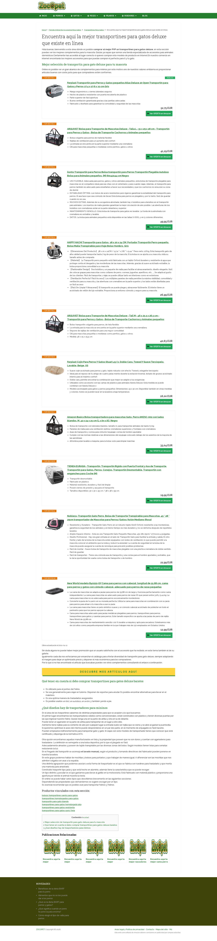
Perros (59, 16)
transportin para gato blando (55, 801)
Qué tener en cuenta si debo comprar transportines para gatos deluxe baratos (80, 825)
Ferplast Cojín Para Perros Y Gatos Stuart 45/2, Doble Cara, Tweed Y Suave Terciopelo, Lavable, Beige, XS (115, 364)
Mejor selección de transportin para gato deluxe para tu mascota (74, 822)
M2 (171, 929)
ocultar (85, 817)
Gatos (76, 16)
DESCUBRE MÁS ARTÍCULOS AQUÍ (108, 671)
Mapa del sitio (162, 929)
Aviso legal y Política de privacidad (129, 929)
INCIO (44, 16)
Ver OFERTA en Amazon (160, 114)
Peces (93, 16)
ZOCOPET (40, 929)
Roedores (129, 16)
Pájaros (110, 16)
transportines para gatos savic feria (58, 810)
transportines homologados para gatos (60, 798)
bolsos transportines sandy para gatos (60, 795)
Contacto (150, 929)
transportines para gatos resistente (58, 807)
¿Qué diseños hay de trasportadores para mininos (67, 828)
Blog (144, 16)
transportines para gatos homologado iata (61, 804)
